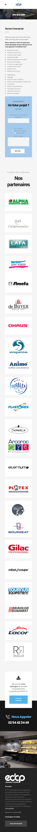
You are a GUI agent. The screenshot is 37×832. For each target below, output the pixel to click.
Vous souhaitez (18, 128)
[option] (18, 749)
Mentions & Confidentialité (13, 812)
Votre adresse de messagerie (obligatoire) (18, 116)
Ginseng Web (9, 808)
